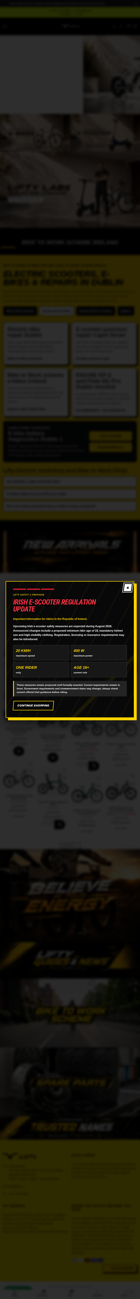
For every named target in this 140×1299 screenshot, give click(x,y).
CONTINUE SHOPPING (33, 705)
